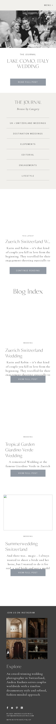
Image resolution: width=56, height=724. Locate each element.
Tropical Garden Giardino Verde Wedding (20, 449)
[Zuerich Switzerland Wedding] (27, 210)
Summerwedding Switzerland (21, 546)
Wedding (28, 343)
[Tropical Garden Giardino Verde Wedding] (27, 413)
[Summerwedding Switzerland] (27, 512)
